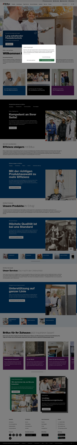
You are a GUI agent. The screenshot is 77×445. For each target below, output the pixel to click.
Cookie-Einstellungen (46, 57)
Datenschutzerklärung (26, 53)
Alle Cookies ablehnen (31, 60)
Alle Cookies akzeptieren (46, 60)
